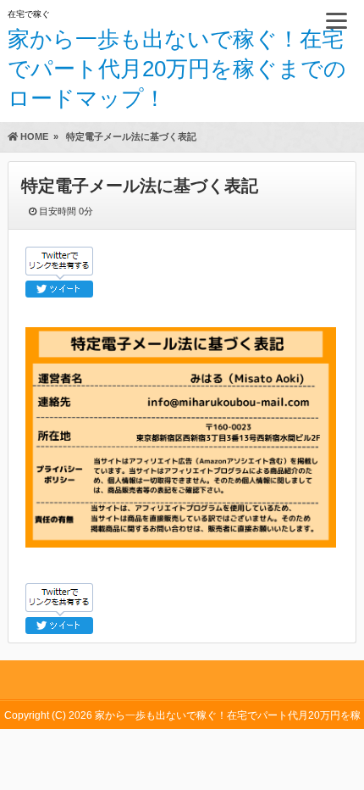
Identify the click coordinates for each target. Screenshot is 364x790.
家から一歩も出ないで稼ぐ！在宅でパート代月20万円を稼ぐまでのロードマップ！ (177, 68)
